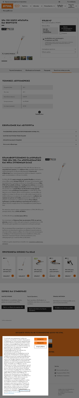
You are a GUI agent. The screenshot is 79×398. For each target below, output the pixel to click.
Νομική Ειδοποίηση (9, 393)
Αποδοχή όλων (40, 339)
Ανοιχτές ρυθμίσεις (40, 346)
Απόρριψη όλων (40, 343)
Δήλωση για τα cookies (14, 392)
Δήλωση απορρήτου (24, 390)
